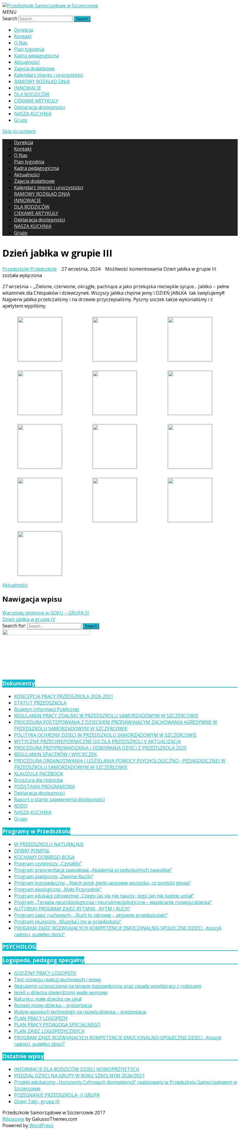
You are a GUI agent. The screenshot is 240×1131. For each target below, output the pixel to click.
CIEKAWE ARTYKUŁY (36, 101)
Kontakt (23, 36)
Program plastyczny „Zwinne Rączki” (54, 876)
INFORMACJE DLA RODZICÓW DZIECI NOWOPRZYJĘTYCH (76, 1069)
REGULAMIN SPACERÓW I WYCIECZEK (55, 754)
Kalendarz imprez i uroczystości (48, 75)
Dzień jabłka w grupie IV (28, 619)
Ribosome (13, 1119)
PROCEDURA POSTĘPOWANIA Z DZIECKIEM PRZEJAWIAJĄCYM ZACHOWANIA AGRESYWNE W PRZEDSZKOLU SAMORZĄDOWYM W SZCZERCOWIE (115, 725)
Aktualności (27, 62)
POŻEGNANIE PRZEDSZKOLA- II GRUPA (57, 1095)
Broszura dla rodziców (38, 780)
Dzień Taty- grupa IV (37, 1101)
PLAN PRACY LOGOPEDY (41, 1018)
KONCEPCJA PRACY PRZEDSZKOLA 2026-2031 (63, 696)
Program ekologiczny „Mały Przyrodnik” (58, 889)
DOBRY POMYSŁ (31, 850)
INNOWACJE (27, 88)
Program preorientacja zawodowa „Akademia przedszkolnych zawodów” (93, 870)
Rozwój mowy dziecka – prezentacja (53, 1005)
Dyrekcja (23, 30)
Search (9, 18)
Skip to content (19, 131)
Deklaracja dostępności (39, 107)
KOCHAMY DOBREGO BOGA (44, 857)
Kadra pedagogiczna (36, 55)
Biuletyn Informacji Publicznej (46, 709)
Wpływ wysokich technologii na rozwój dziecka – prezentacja (80, 1012)
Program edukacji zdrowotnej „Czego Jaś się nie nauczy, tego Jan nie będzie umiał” (104, 896)
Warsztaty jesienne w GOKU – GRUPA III (45, 613)
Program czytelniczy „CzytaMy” (48, 863)
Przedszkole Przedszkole (29, 269)
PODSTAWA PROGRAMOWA (44, 786)
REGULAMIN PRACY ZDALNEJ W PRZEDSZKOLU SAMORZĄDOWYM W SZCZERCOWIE (106, 715)
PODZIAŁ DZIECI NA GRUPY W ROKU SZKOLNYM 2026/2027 (79, 1075)
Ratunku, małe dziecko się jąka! (48, 999)
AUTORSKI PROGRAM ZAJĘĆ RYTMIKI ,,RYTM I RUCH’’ (72, 908)
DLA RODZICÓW (31, 94)
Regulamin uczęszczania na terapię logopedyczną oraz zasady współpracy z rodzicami (107, 986)
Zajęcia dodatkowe (34, 68)
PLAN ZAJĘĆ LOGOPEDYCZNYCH (49, 1031)
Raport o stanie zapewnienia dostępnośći (59, 799)
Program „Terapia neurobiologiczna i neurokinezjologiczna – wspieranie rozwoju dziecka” (113, 902)
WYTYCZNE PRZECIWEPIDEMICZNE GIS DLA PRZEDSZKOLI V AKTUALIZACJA (97, 741)
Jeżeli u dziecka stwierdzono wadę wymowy (61, 992)
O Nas (21, 43)
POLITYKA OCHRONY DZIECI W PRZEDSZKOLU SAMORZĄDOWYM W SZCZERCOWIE (105, 735)
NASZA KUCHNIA (33, 113)
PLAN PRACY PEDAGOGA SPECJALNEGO (57, 1024)
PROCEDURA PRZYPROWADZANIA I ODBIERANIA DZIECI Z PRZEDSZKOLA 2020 (100, 748)
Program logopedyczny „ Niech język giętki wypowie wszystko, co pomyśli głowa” (102, 883)
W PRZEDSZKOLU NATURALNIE (49, 844)
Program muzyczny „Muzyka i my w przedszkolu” (67, 921)
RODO (21, 806)
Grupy (21, 120)
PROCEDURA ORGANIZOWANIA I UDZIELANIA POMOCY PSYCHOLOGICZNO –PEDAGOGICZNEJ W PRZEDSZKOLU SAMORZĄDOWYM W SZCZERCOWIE (119, 764)
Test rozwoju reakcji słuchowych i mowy (57, 979)
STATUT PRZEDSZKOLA (40, 703)
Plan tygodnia (29, 49)
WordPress (41, 1125)
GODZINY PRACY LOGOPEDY (45, 973)
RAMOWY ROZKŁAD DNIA (42, 81)
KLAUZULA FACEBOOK (38, 773)
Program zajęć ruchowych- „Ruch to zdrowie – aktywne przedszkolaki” (91, 915)
